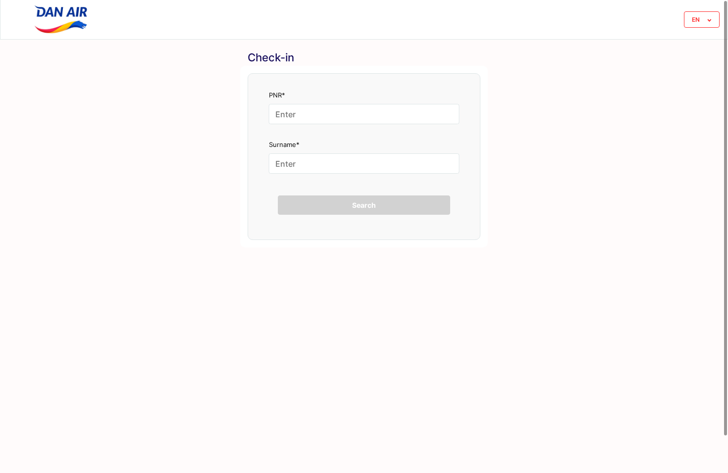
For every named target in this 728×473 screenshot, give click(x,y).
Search (364, 205)
